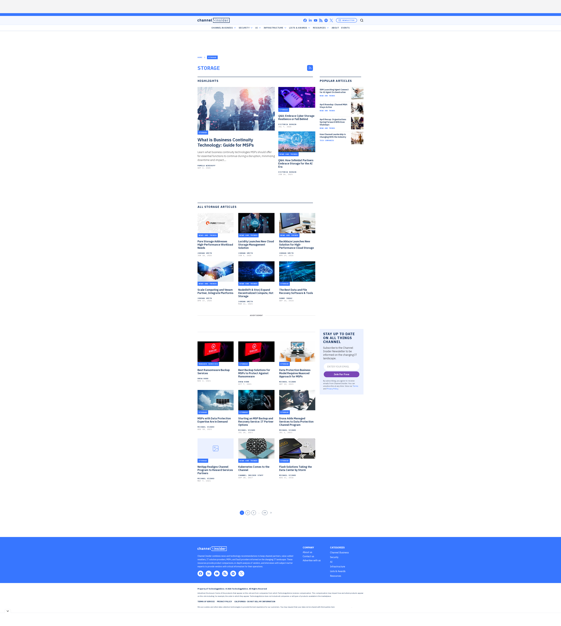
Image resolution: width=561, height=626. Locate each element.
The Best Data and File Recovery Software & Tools (296, 291)
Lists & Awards (338, 571)
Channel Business (222, 27)
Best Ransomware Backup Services (214, 371)
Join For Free (341, 374)
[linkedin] (310, 20)
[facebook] (305, 20)
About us (307, 552)
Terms (355, 386)
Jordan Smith (205, 253)
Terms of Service (206, 601)
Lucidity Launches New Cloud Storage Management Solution (256, 244)
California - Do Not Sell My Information (254, 601)
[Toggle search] (361, 20)
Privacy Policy (332, 388)
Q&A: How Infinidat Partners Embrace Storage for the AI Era (295, 163)
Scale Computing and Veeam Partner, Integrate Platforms (215, 291)
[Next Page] (271, 512)
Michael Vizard (287, 382)
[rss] (321, 20)
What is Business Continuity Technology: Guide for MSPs (226, 142)
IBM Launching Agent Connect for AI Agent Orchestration (334, 91)
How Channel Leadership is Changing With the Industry (333, 135)
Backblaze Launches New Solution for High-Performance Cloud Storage (296, 244)
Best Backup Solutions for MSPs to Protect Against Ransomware (254, 373)
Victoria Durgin (287, 124)
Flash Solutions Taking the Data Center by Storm (295, 468)
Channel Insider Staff (250, 475)
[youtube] (315, 20)
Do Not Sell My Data (343, 607)
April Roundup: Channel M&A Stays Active (333, 105)
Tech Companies (327, 140)
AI (256, 27)
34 (265, 512)
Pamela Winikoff (206, 165)
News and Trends (327, 96)
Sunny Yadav (285, 298)
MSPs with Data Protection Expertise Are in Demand (214, 420)
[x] (331, 20)
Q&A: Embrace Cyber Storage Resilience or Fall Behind (296, 117)
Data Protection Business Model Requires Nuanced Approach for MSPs (294, 373)
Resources (335, 575)
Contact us (308, 556)
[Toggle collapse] (8, 611)
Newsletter (348, 20)
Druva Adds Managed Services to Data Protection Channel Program (296, 421)
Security (244, 27)
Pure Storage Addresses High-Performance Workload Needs (215, 244)
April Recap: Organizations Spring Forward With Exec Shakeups (333, 122)
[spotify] (326, 20)
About (335, 27)
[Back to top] (555, 617)
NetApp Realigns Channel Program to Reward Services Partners (215, 470)
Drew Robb (203, 378)
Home (200, 57)
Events (345, 27)
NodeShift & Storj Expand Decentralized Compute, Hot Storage (255, 293)
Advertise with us (312, 560)
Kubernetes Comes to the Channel (253, 468)
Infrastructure (273, 27)
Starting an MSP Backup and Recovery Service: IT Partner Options (255, 421)
